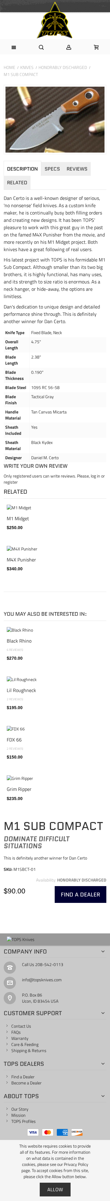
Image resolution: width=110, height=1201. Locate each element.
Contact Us (21, 1026)
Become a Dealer (26, 1083)
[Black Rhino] (55, 630)
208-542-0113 (49, 964)
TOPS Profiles (23, 1121)
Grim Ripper (19, 789)
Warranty (19, 1038)
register (11, 482)
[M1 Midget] (55, 508)
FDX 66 (14, 739)
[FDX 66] (55, 729)
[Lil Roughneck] (55, 679)
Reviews (77, 168)
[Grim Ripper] (55, 778)
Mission (18, 1115)
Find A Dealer (80, 894)
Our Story (19, 1109)
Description (22, 168)
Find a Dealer (23, 1076)
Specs (52, 168)
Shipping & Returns (28, 1050)
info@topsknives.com (42, 979)
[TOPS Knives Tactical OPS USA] (55, 20)
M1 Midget (18, 518)
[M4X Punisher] (55, 549)
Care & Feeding (24, 1044)
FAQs (16, 1032)
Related (17, 182)
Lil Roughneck (21, 690)
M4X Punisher (21, 559)
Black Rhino (19, 640)
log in (95, 476)
